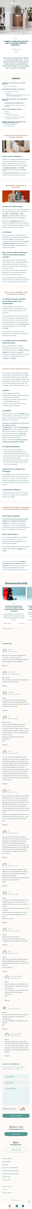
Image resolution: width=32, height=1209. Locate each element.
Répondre (4, 665)
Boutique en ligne (7, 1186)
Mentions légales (6, 1192)
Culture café (6, 1180)
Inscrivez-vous (16, 1134)
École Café (5, 1164)
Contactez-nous (16, 1150)
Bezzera (14, 358)
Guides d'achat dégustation (10, 1173)
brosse (6, 213)
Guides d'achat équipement (10, 1170)
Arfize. (11, 239)
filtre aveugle (15, 213)
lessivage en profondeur (10, 167)
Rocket (6, 358)
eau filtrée (20, 548)
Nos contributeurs (7, 1158)
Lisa (10, 623)
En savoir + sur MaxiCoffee (10, 1167)
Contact (4, 1189)
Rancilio (21, 350)
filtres (9, 393)
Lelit (19, 352)
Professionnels (6, 1161)
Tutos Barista (6, 1177)
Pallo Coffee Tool (14, 221)
